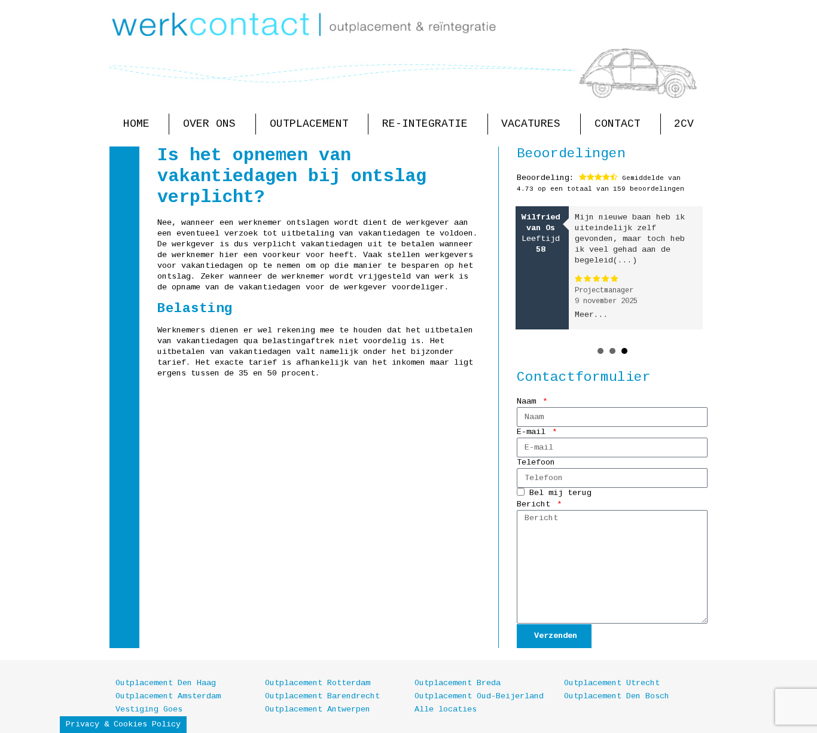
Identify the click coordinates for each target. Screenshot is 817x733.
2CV (684, 124)
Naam (529, 401)
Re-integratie (425, 124)
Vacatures (530, 124)
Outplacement (309, 124)
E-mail (533, 431)
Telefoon (536, 462)
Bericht (536, 504)
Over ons (209, 124)
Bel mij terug (560, 493)
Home (136, 124)
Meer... (591, 314)
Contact (618, 124)
